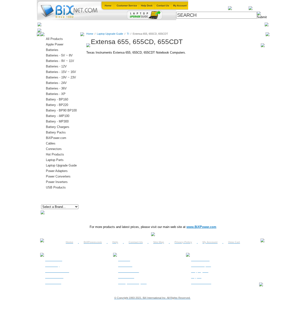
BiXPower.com (217, 24)
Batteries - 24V (56, 83)
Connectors (85, 24)
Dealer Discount (201, 282)
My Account (210, 242)
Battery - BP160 (57, 99)
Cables (104, 24)
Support (196, 277)
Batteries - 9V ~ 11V (60, 61)
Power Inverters (57, 182)
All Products (192, 24)
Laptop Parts (55, 160)
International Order (57, 271)
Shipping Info (199, 271)
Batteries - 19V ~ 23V (61, 77)
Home (48, 24)
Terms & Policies (128, 271)
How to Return (200, 259)
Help (115, 242)
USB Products (56, 187)
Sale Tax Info (53, 282)
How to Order (53, 259)
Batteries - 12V (56, 66)
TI (128, 33)
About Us (124, 259)
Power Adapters (165, 24)
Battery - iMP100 (57, 116)
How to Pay (52, 265)
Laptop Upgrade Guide (131, 24)
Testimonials (126, 277)
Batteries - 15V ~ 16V (61, 72)
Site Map (158, 242)
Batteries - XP (56, 94)
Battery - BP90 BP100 (61, 110)
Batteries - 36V (56, 88)
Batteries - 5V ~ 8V (59, 55)
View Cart (234, 242)
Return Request (201, 265)
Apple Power (54, 44)
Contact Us (136, 242)
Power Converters (58, 176)
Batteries (64, 24)
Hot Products (55, 154)
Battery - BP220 (57, 105)
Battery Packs (56, 132)
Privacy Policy (183, 242)
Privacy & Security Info (132, 282)
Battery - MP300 (57, 121)
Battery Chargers (57, 127)
